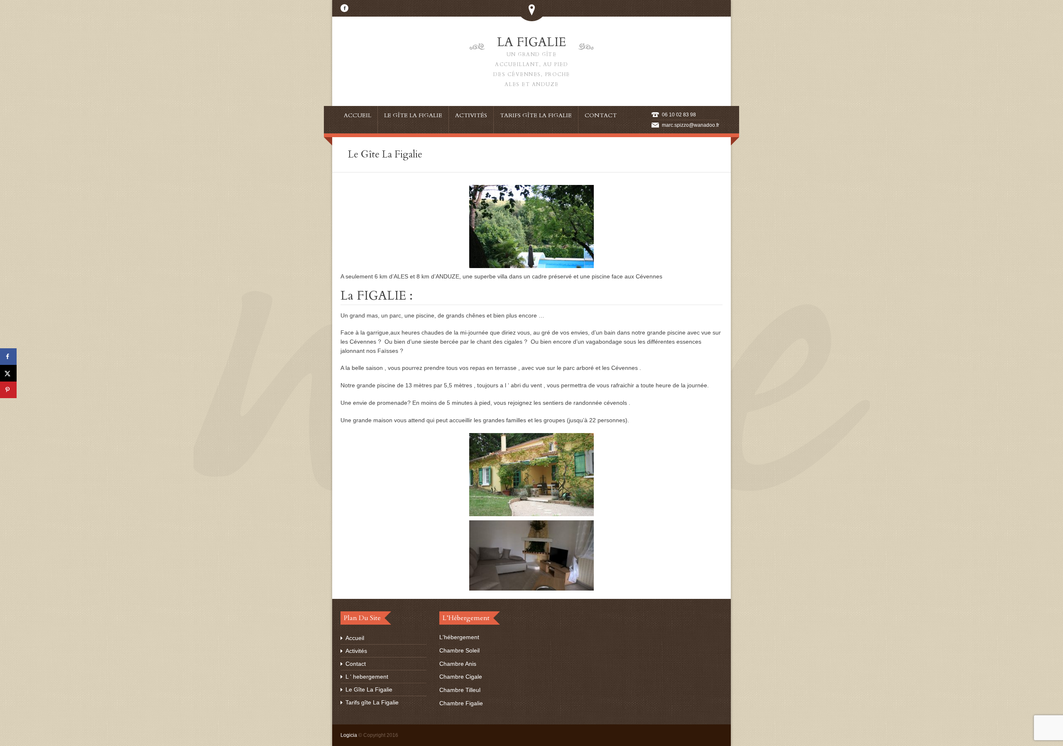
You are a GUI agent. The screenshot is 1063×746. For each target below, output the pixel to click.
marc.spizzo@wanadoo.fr (690, 125)
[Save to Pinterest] (8, 390)
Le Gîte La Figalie (368, 689)
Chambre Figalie (461, 703)
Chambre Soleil (459, 650)
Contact (355, 663)
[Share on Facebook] (8, 356)
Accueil (354, 638)
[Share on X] (8, 373)
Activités (356, 651)
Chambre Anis (457, 663)
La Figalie (531, 61)
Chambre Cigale (460, 676)
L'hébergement (459, 637)
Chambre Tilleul (459, 690)
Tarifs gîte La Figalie (372, 702)
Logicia (348, 735)
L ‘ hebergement (366, 676)
